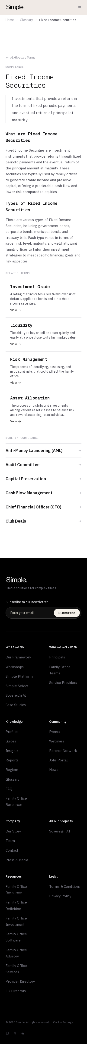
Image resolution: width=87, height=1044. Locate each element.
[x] (15, 1033)
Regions (12, 769)
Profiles (12, 731)
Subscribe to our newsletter (27, 602)
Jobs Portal (58, 760)
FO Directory (16, 991)
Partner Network (63, 750)
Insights (12, 750)
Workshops (15, 667)
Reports (12, 760)
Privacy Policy (60, 896)
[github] (23, 1033)
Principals (57, 657)
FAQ (9, 789)
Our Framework (18, 657)
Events (54, 731)
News (53, 769)
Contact (12, 850)
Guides (11, 741)
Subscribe (66, 613)
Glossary (26, 20)
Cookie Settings (63, 1022)
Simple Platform (19, 676)
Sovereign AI (16, 695)
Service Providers (63, 682)
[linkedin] (7, 1033)
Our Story (13, 831)
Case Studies (16, 705)
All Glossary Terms (22, 57)
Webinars (56, 741)
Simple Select (17, 686)
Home (10, 20)
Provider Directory (20, 981)
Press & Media (17, 860)
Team (10, 840)
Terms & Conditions (65, 886)
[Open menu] (79, 7)
